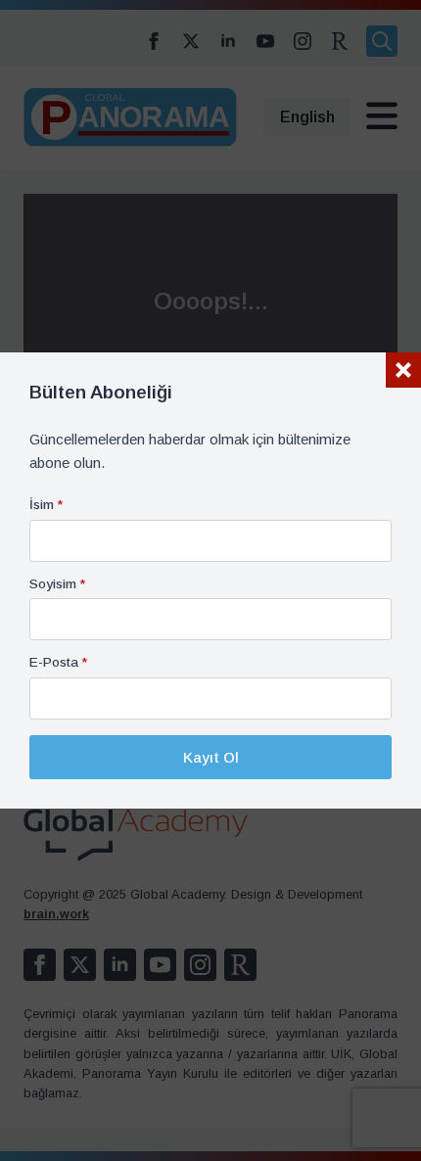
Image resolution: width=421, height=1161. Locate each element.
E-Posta (58, 663)
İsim (46, 505)
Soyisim (57, 584)
